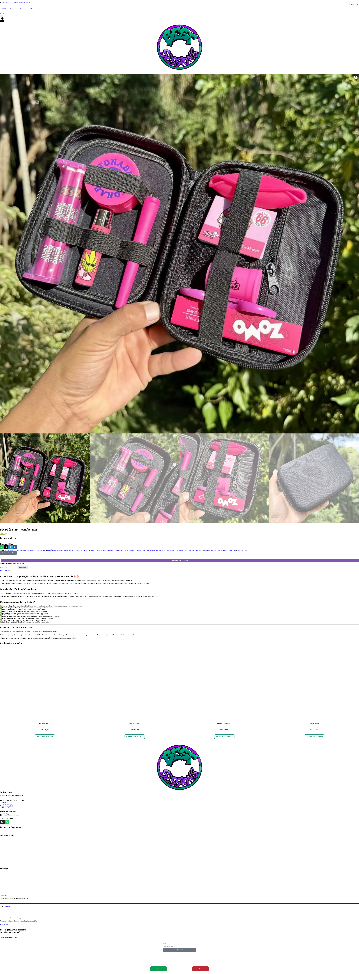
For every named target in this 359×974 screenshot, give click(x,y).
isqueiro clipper (119, 550)
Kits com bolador (17, 550)
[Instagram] (2, 822)
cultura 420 (99, 550)
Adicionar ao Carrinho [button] (44, 736)
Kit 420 (4, 9)
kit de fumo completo (141, 550)
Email (164, 943)
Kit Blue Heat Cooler (224, 724)
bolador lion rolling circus (68, 550)
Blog (39, 9)
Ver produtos (4, 924)
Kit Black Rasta (134, 724)
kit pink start (180, 550)
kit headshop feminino (154, 550)
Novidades (23, 9)
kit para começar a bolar (169, 550)
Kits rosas (26, 550)
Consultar (22, 567)
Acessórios (13, 9)
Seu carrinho (7, 906)
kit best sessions (129, 550)
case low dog (81, 550)
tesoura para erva (242, 550)
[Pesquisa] (1, 16)
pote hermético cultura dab (219, 550)
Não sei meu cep (5, 570)
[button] (356, 77)
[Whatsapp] (7, 822)
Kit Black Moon (44, 724)
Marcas (32, 9)
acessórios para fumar (54, 550)
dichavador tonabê (108, 550)
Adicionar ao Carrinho (180, 560)
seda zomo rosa (231, 550)
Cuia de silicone (90, 550)
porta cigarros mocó (204, 550)
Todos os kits (41, 550)
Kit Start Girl (314, 724)
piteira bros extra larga (191, 550)
